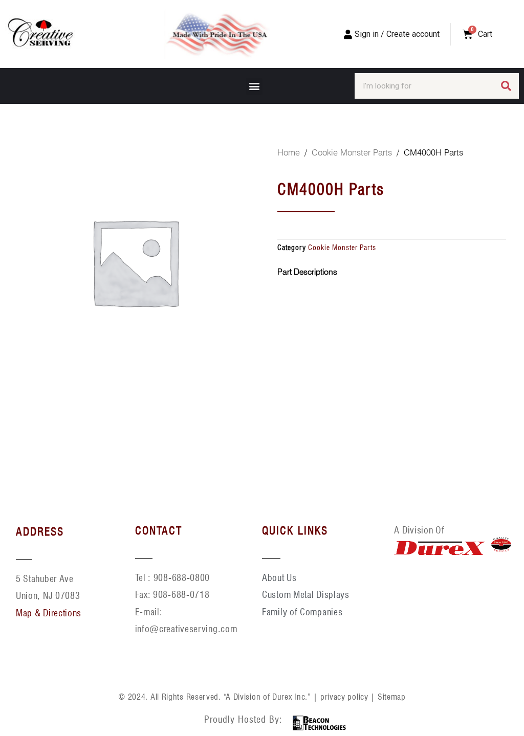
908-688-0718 (181, 594)
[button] (254, 86)
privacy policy (344, 697)
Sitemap (392, 697)
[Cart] (467, 34)
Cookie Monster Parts (352, 152)
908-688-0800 (182, 577)
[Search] (506, 86)
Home (288, 152)
